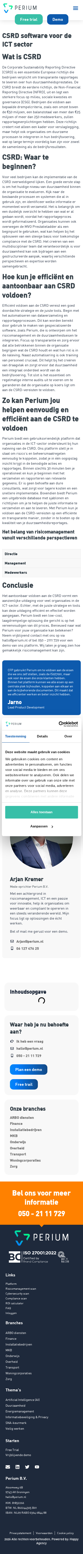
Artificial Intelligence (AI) (23, 1400)
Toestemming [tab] (15, 736)
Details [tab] (42, 736)
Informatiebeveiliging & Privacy (27, 1417)
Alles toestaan (41, 812)
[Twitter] (27, 1467)
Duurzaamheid (15, 1405)
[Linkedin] (17, 1467)
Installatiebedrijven (26, 1129)
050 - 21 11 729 (41, 1213)
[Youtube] (37, 1467)
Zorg (13, 1166)
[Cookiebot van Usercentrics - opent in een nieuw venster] (59, 724)
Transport (18, 1154)
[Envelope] (8, 1467)
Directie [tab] (11, 554)
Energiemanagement (20, 1411)
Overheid (17, 1148)
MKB (14, 1135)
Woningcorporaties (25, 1160)
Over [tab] (68, 736)
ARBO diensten (22, 1117)
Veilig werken (15, 1428)
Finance (16, 1123)
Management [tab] (15, 563)
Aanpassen (39, 826)
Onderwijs (18, 1142)
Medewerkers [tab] (16, 572)
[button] (75, 8)
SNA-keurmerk (16, 1423)
